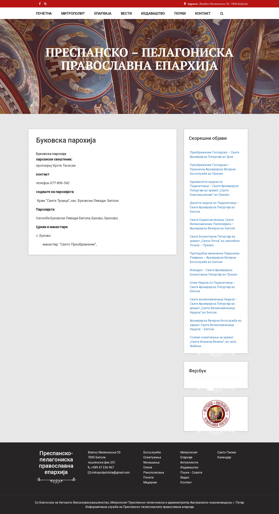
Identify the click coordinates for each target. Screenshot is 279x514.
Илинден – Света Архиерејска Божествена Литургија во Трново (213, 272)
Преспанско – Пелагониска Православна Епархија (139, 58)
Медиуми (150, 482)
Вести (126, 13)
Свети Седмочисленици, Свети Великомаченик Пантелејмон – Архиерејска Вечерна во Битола (212, 224)
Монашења (151, 462)
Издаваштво (153, 13)
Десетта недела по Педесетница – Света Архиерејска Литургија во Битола (214, 207)
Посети (148, 477)
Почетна (44, 13)
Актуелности (189, 462)
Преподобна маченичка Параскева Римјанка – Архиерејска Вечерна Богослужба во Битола (214, 258)
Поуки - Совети (191, 472)
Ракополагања (153, 472)
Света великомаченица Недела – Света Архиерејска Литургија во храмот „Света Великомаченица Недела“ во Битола (213, 306)
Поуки (180, 13)
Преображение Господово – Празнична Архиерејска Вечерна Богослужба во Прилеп (213, 169)
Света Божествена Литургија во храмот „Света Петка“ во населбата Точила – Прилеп (215, 241)
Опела (147, 467)
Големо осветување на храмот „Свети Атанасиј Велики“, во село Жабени (213, 342)
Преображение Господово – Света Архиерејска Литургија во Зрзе (214, 155)
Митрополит (73, 13)
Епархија (102, 13)
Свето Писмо (226, 452)
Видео (184, 477)
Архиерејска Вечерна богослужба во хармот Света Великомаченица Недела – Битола (216, 325)
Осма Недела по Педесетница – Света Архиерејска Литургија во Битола (212, 287)
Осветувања (152, 457)
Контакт (203, 13)
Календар (224, 457)
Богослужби (152, 452)
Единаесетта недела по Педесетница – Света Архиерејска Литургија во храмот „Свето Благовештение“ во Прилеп (214, 188)
